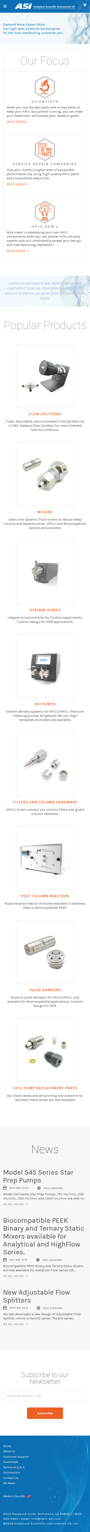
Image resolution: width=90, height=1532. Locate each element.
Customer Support (16, 1456)
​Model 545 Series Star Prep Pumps (38, 1176)
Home (7, 1446)
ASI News (9, 1483)
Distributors (11, 1472)
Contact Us (11, 1478)
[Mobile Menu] (5, 6)
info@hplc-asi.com (46, 1519)
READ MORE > (17, 122)
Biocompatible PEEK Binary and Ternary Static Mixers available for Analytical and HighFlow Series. (43, 1236)
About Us (9, 1451)
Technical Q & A (13, 1467)
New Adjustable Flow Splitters (36, 1296)
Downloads (10, 1462)
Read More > (15, 1204)
